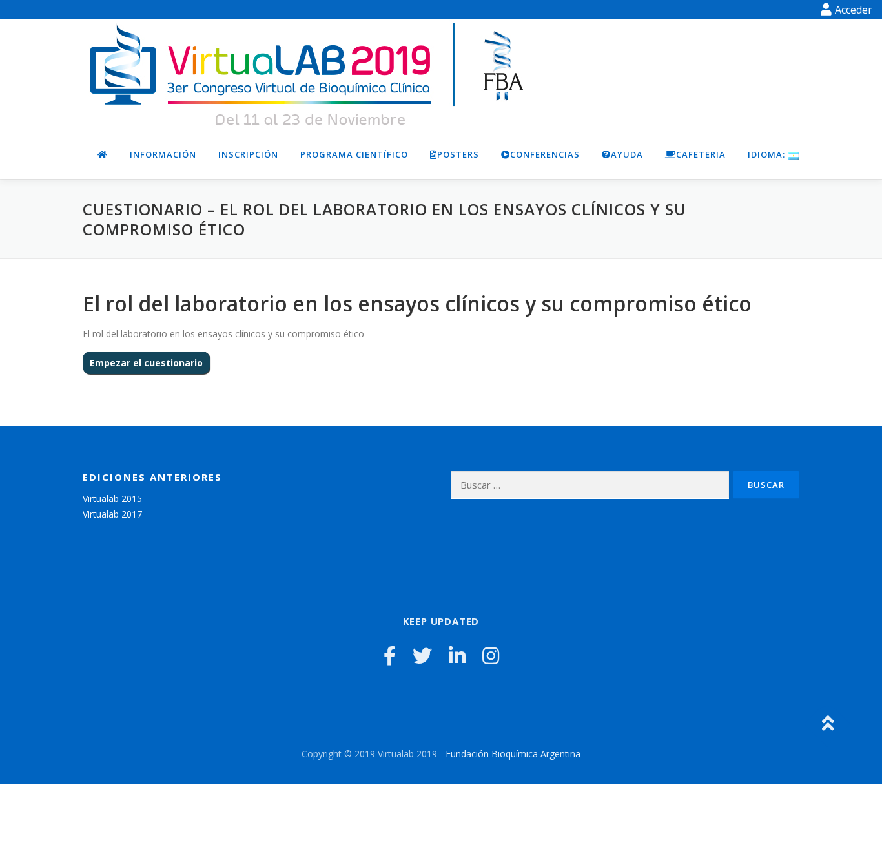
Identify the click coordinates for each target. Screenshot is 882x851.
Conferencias (545, 154)
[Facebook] (390, 655)
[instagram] (490, 655)
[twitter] (422, 655)
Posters (458, 154)
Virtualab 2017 (112, 514)
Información (163, 154)
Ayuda (627, 154)
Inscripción (248, 154)
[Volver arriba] (827, 724)
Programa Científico (354, 154)
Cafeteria (701, 154)
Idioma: (768, 154)
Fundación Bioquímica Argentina (513, 754)
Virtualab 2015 (112, 498)
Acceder (853, 10)
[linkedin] (457, 655)
